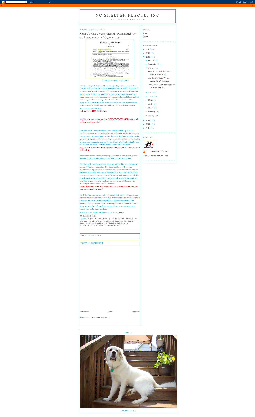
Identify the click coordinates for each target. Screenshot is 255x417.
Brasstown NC (95, 219)
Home (110, 311)
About (145, 36)
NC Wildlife (98, 223)
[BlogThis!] (84, 215)
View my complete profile (156, 156)
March (151, 107)
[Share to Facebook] (91, 215)
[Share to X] (87, 215)
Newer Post (84, 311)
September (152, 64)
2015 (148, 49)
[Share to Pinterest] (94, 215)
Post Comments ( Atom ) (100, 317)
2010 (148, 128)
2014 (148, 53)
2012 (148, 120)
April (150, 104)
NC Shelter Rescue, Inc (128, 15)
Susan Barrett (114, 225)
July (150, 92)
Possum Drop (99, 225)
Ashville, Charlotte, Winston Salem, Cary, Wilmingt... (159, 79)
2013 (148, 57)
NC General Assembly (114, 219)
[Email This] (81, 215)
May (150, 100)
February (152, 111)
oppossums (85, 225)
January (151, 115)
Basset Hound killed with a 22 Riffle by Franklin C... (160, 72)
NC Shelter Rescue (112, 221)
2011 (148, 124)
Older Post (136, 311)
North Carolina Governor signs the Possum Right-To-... (161, 86)
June (150, 96)
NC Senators (95, 221)
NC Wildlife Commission (116, 223)
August (151, 68)
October (151, 60)
